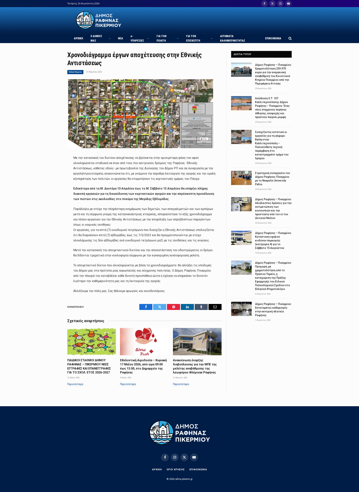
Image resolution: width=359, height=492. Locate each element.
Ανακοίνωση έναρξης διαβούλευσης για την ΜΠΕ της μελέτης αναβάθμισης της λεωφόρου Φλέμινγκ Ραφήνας (195, 366)
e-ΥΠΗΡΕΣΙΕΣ (137, 38)
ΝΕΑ (120, 38)
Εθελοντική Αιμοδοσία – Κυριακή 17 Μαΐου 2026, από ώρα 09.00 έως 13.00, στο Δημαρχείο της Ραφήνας (143, 366)
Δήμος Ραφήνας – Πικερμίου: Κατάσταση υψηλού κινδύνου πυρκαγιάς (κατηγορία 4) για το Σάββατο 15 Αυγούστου (273, 240)
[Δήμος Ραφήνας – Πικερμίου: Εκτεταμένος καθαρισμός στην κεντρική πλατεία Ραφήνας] (241, 309)
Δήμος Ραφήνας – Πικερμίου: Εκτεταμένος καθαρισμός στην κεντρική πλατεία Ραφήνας (273, 309)
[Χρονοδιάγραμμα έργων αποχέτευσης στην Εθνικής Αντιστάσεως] (141, 147)
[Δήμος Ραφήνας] (98, 20)
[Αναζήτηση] (290, 38)
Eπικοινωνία (198, 469)
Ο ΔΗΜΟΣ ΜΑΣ (96, 38)
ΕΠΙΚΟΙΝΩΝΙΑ (273, 38)
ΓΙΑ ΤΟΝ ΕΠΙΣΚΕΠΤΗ (193, 38)
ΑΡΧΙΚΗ (78, 38)
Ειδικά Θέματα (75, 72)
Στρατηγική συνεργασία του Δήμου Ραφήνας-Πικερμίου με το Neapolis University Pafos (272, 179)
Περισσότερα (75, 384)
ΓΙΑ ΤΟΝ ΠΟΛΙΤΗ (161, 38)
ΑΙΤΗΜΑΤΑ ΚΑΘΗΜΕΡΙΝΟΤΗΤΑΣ (232, 38)
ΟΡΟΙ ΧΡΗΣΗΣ (176, 469)
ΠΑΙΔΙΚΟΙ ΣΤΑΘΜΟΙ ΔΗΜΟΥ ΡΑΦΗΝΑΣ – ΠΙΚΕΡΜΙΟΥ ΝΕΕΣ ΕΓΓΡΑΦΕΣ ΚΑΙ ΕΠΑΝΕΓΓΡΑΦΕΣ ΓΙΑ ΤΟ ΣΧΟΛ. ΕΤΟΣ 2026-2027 (89, 366)
